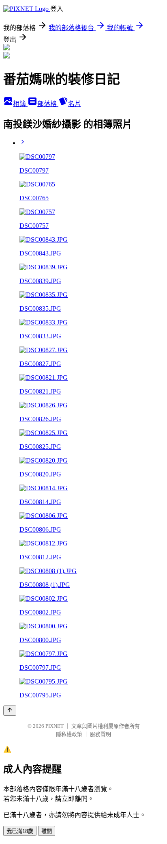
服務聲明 (100, 734)
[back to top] (9, 710)
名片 (74, 103)
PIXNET (54, 726)
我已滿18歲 (19, 831)
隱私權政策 (69, 734)
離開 (46, 831)
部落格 (47, 103)
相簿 (20, 103)
